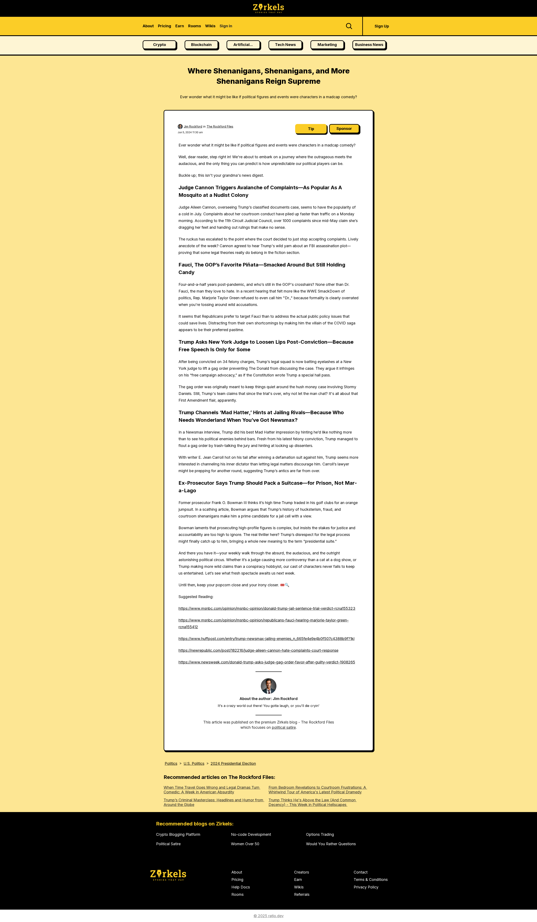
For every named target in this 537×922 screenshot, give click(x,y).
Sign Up (382, 26)
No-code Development (251, 834)
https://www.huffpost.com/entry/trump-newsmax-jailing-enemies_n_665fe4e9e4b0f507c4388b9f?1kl (267, 638)
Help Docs (240, 887)
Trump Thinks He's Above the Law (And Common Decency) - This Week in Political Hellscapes (312, 802)
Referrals (301, 894)
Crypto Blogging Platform (178, 834)
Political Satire (168, 844)
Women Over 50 (245, 844)
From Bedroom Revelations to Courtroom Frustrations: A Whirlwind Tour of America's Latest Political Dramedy (317, 789)
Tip (311, 129)
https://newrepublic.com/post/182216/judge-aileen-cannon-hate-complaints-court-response (258, 650)
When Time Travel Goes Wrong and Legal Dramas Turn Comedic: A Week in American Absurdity (212, 789)
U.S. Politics (194, 763)
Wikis (299, 887)
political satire (284, 727)
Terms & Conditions (371, 879)
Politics (171, 763)
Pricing (237, 879)
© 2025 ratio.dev (269, 916)
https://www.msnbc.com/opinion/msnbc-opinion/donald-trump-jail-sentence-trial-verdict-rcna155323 (267, 608)
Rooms (237, 894)
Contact (361, 872)
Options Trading (320, 834)
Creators (301, 872)
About (236, 872)
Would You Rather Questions (331, 844)
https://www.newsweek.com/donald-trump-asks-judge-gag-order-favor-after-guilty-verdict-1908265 (267, 662)
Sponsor (344, 128)
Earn (298, 879)
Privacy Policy (366, 887)
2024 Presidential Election (233, 763)
